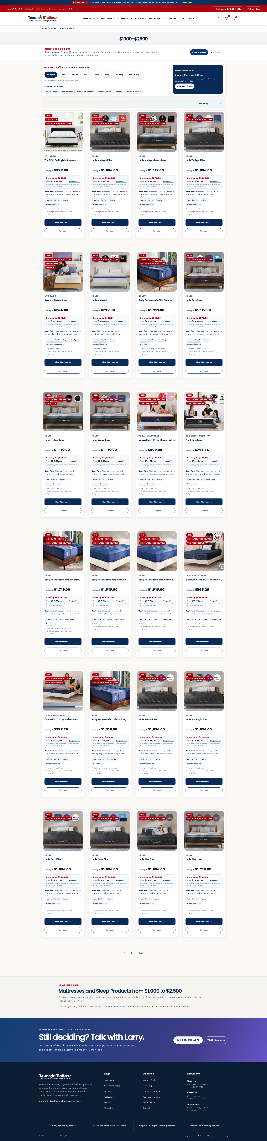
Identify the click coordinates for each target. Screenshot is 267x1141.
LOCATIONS (170, 18)
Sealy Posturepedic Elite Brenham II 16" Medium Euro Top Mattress (173, 300)
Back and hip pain (151, 1096)
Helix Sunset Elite (148, 719)
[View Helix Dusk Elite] (63, 831)
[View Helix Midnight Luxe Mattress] (157, 132)
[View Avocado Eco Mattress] (63, 272)
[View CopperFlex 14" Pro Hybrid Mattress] (157, 411)
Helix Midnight (99, 300)
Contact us (148, 1108)
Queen (96, 74)
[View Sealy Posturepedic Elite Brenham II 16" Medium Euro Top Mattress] (157, 272)
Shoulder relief (104, 91)
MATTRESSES (107, 18)
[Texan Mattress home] (55, 1076)
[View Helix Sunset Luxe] (110, 411)
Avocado (50, 296)
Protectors (109, 1096)
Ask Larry (215, 52)
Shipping (211, 1136)
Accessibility (222, 1136)
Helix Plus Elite (146, 859)
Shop (53, 28)
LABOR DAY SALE (89, 18)
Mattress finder (150, 1080)
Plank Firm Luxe (194, 440)
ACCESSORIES (137, 18)
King (107, 74)
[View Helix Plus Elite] (157, 831)
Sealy (142, 296)
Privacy (185, 1136)
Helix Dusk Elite (52, 859)
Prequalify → (74, 181)
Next (140, 953)
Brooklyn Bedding (198, 435)
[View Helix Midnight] (110, 272)
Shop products (199, 52)
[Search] (218, 18)
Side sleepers (52, 91)
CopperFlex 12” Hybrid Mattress (61, 719)
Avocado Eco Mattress (55, 300)
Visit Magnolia (216, 1040)
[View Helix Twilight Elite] (204, 132)
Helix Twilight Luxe (54, 440)
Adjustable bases (112, 1085)
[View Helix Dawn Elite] (110, 831)
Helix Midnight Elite (102, 160)
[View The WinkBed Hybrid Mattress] (63, 132)
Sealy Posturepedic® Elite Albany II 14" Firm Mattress (119, 719)
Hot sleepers (67, 91)
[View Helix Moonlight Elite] (204, 691)
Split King (134, 74)
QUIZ (183, 18)
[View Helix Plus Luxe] (204, 831)
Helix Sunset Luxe (101, 440)
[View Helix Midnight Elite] (110, 132)
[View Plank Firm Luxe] (204, 411)
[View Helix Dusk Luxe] (204, 272)
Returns (201, 1136)
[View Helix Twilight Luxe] (63, 411)
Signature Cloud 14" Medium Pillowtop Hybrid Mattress (214, 579)
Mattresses (109, 1080)
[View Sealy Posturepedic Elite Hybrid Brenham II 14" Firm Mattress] (110, 551)
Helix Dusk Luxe (194, 300)
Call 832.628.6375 (188, 1040)
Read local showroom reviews (60, 1101)
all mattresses (118, 1006)
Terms (193, 1136)
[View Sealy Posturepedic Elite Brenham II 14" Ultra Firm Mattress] (63, 551)
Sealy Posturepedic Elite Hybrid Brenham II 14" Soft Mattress (170, 579)
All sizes (51, 74)
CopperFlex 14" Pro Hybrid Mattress (157, 440)
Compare (63, 231)
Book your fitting (185, 86)
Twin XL (74, 74)
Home (45, 28)
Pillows (107, 1091)
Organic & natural (133, 91)
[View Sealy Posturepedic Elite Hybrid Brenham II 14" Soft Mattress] (157, 551)
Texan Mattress (149, 435)
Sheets (107, 1102)
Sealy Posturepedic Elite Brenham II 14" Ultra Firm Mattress (74, 579)
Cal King (119, 74)
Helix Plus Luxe (194, 859)
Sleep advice (149, 1102)
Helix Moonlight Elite (196, 719)
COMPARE (123, 18)
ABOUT (192, 18)
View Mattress (63, 222)
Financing (108, 1108)
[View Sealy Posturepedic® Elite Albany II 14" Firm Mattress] (110, 691)
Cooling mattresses (152, 1091)
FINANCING (154, 18)
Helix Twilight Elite (195, 160)
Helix (95, 156)
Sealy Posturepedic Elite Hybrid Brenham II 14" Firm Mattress (123, 579)
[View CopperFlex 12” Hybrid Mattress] (63, 691)
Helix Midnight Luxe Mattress (153, 160)
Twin (62, 74)
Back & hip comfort (85, 91)
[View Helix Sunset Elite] (157, 691)
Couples (118, 91)
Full (85, 74)
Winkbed (50, 156)
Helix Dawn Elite (100, 859)
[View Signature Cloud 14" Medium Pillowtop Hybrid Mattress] (204, 551)
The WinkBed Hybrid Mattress (60, 160)
